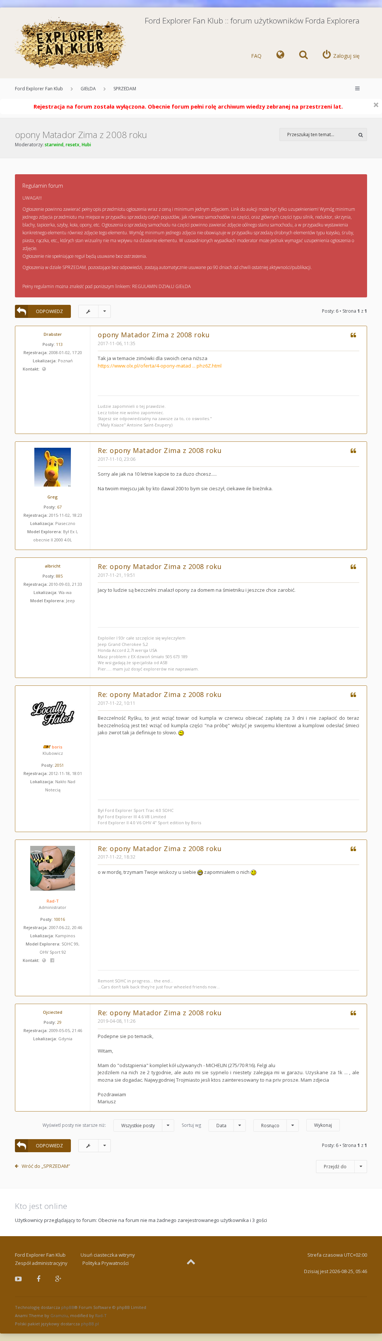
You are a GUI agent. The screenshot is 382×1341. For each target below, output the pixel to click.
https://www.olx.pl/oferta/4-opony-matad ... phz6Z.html (160, 365)
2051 (59, 765)
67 (59, 507)
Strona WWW (44, 369)
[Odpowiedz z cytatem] (353, 336)
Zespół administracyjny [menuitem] (41, 1263)
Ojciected (52, 1012)
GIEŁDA (88, 88)
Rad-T (53, 901)
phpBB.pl (90, 1323)
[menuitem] (280, 56)
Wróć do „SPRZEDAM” (46, 1166)
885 (59, 576)
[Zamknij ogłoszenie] (376, 105)
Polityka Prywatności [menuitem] (105, 1263)
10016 (59, 919)
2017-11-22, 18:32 (116, 857)
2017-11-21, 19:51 (116, 575)
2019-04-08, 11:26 (116, 1021)
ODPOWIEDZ (49, 311)
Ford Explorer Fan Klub (39, 88)
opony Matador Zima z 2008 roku (81, 134)
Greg (52, 497)
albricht (52, 566)
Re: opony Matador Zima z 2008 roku (160, 450)
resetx (72, 144)
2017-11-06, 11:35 (116, 343)
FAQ (256, 55)
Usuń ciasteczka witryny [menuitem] (108, 1254)
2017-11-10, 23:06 (116, 459)
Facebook (52, 960)
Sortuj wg (204, 1125)
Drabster (53, 334)
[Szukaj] (360, 134)
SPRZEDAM (124, 88)
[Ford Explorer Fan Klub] (71, 43)
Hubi (86, 144)
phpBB (67, 1307)
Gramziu (59, 1315)
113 (59, 344)
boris (57, 747)
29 (59, 1022)
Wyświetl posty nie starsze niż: (99, 1125)
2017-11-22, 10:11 (116, 703)
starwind (54, 144)
